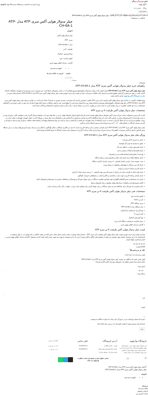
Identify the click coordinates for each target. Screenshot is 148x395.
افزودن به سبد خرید (55, 68)
